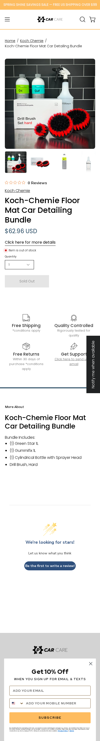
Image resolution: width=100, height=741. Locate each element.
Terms (71, 731)
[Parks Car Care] (50, 19)
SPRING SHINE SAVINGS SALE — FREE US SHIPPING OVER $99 (50, 4)
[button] (82, 19)
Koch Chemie (31, 40)
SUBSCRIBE (50, 718)
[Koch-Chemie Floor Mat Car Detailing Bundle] (16, 162)
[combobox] (17, 703)
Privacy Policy (63, 731)
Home (10, 40)
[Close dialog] (90, 663)
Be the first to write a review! (50, 566)
